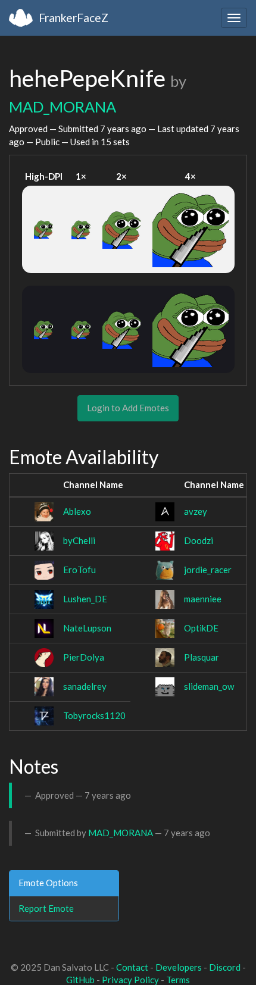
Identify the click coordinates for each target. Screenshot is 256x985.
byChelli (79, 540)
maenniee (202, 598)
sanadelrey (85, 686)
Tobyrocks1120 (94, 715)
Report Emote (46, 908)
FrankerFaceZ (73, 17)
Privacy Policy (130, 979)
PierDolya (83, 657)
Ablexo (77, 511)
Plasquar (201, 657)
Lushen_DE (85, 598)
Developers (178, 967)
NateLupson (87, 628)
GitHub (80, 979)
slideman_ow (209, 686)
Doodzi (198, 540)
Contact (132, 967)
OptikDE (201, 628)
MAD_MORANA (62, 106)
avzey (195, 511)
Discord (225, 967)
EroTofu (79, 569)
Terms (178, 979)
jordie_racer (208, 569)
